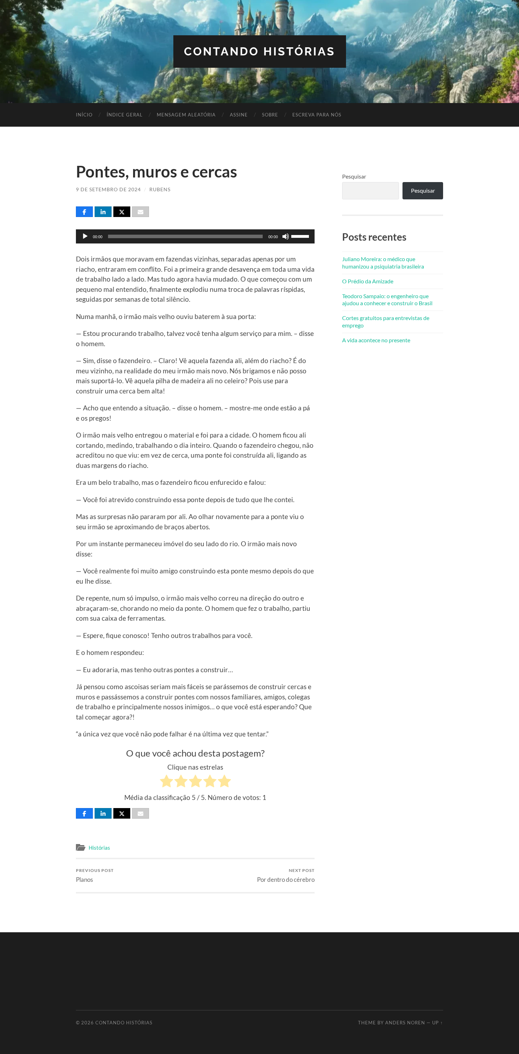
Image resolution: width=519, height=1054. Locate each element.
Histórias (99, 847)
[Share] (84, 212)
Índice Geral (125, 115)
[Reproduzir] (85, 236)
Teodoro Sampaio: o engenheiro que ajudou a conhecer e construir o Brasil (387, 300)
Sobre (270, 115)
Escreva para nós (316, 115)
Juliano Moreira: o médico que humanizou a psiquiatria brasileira (383, 262)
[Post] (122, 212)
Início (84, 115)
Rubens (160, 189)
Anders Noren (405, 1022)
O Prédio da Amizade (367, 281)
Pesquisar (354, 176)
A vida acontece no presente (376, 340)
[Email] (140, 212)
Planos (95, 875)
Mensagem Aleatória (186, 115)
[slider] (301, 235)
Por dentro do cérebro (286, 875)
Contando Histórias (259, 51)
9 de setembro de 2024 (108, 189)
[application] (195, 236)
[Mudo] (285, 236)
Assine (239, 115)
